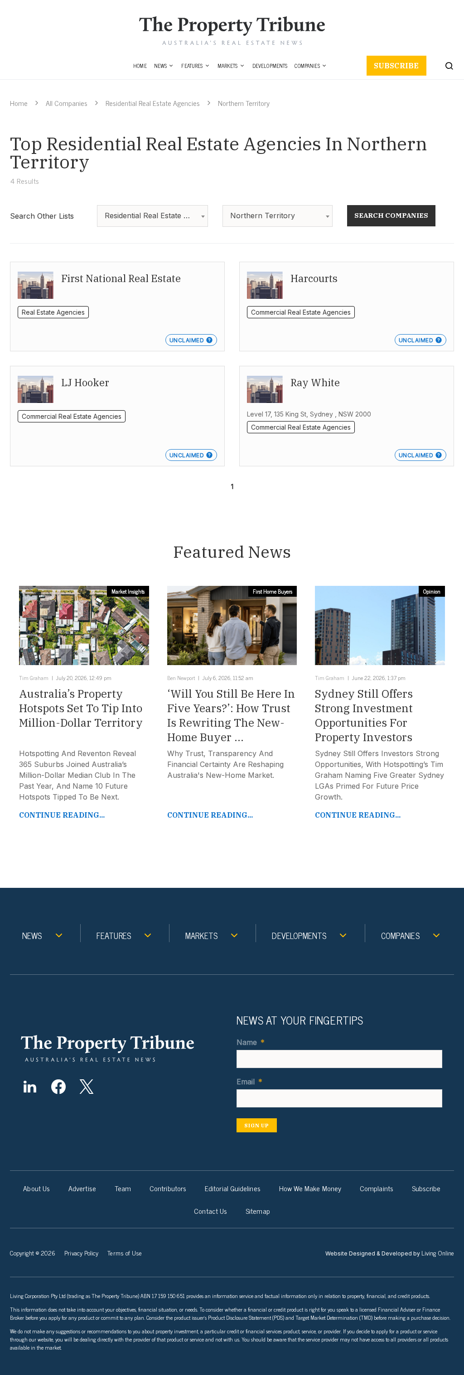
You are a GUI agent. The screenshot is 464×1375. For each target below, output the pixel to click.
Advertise (82, 1188)
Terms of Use (124, 1252)
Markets (228, 66)
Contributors (168, 1188)
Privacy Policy (81, 1252)
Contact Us (210, 1211)
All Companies (66, 103)
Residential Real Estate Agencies (153, 103)
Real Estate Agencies (53, 312)
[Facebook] (58, 1086)
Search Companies (391, 215)
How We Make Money (310, 1188)
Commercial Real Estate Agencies (301, 312)
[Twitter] (86, 1086)
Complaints (376, 1188)
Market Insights (128, 591)
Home (140, 66)
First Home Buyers (272, 591)
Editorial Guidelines (233, 1188)
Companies (307, 66)
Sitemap (258, 1211)
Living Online (437, 1252)
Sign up (256, 1125)
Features (192, 66)
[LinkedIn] (29, 1086)
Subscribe (396, 65)
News (160, 66)
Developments (270, 66)
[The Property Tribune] (120, 1048)
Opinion (431, 591)
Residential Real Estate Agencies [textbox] (154, 215)
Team (123, 1188)
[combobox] (152, 216)
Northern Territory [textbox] (262, 215)
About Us (36, 1188)
